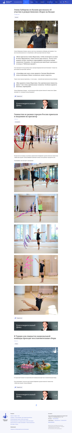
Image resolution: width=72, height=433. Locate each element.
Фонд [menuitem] (56, 2)
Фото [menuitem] (37, 2)
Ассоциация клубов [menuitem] (18, 2)
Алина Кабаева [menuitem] (50, 2)
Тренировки (17, 121)
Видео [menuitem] (32, 2)
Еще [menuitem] (61, 2)
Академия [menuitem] (42, 2)
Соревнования (18, 417)
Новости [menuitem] (26, 2)
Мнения (16, 17)
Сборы (16, 343)
